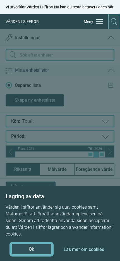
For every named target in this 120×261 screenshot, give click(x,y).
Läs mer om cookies (84, 249)
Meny (88, 21)
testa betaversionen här (93, 7)
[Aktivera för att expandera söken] (114, 21)
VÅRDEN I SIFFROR (22, 21)
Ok (31, 249)
